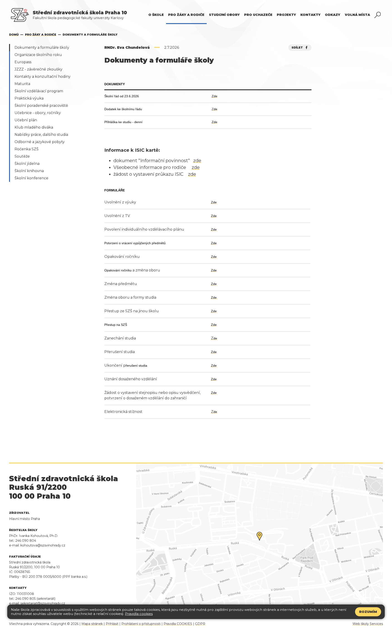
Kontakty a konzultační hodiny (43, 76)
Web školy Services (368, 624)
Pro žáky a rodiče (40, 34)
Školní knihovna (29, 171)
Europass (23, 62)
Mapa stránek (92, 624)
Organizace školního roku (38, 55)
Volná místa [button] (357, 15)
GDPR (200, 624)
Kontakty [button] (310, 15)
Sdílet (298, 47)
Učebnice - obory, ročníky (38, 113)
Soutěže (22, 156)
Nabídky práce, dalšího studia (41, 134)
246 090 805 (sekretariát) (35, 599)
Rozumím (368, 612)
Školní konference (31, 178)
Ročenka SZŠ (27, 149)
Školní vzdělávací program (39, 91)
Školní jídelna (27, 163)
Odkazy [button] (332, 15)
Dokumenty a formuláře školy (42, 47)
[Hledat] (377, 15)
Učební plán (26, 120)
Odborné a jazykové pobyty (40, 142)
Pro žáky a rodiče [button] (186, 15)
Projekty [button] (286, 15)
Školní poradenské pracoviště (41, 105)
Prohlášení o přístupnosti (141, 624)
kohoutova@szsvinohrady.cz (42, 545)
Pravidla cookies (139, 614)
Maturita (22, 84)
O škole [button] (156, 15)
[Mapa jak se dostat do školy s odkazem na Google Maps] (259, 540)
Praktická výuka (29, 98)
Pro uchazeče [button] (258, 15)
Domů (14, 34)
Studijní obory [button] (224, 15)
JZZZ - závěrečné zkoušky (38, 69)
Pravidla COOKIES (178, 624)
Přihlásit (112, 624)
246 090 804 (25, 541)
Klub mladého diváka (34, 127)
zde (197, 160)
